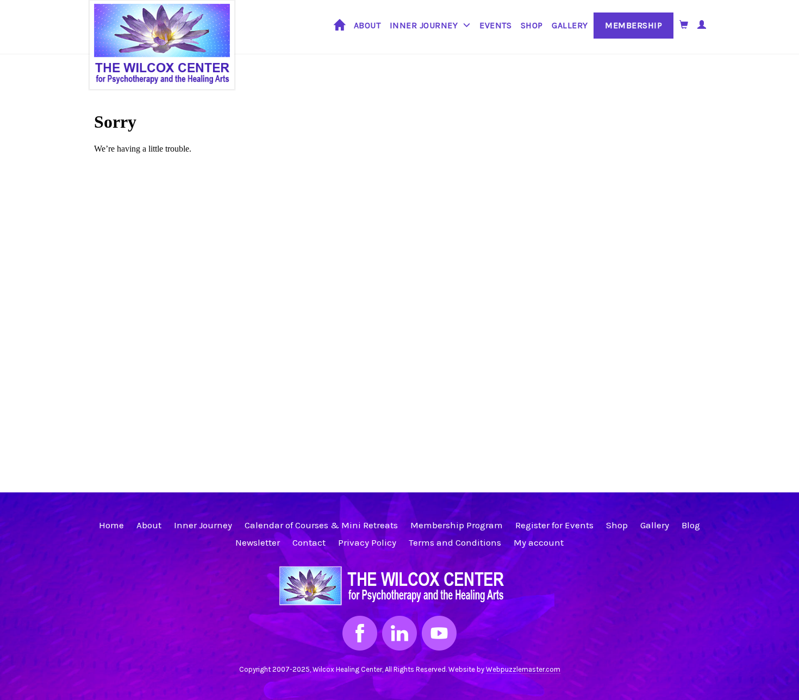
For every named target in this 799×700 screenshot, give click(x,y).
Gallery (570, 25)
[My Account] (702, 24)
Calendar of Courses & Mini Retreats (321, 525)
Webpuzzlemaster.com (523, 669)
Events (495, 25)
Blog (691, 525)
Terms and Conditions (455, 542)
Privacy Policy (367, 542)
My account (539, 542)
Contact (309, 542)
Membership (633, 25)
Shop (532, 25)
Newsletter (257, 542)
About (367, 25)
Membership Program (456, 525)
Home (339, 29)
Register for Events (554, 525)
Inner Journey (424, 25)
